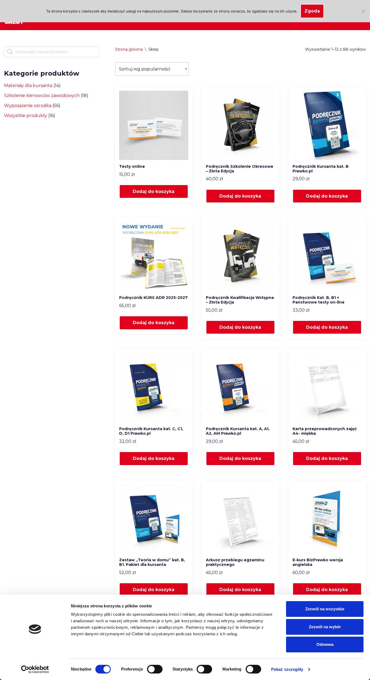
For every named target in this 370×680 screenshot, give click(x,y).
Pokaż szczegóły (287, 669)
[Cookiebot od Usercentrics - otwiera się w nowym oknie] (35, 669)
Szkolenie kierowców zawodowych (42, 95)
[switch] (155, 669)
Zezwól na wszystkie (324, 609)
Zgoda (312, 11)
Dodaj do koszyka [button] (153, 191)
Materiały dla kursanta (28, 85)
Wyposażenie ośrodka (27, 105)
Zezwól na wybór (325, 626)
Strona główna (129, 49)
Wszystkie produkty (25, 115)
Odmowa (324, 644)
